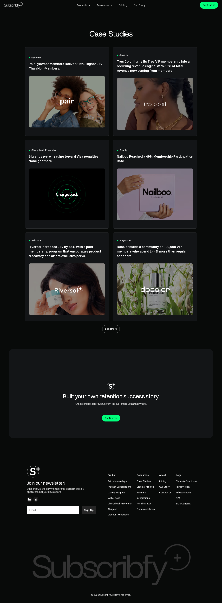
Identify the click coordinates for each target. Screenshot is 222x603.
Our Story (139, 5)
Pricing (123, 5)
